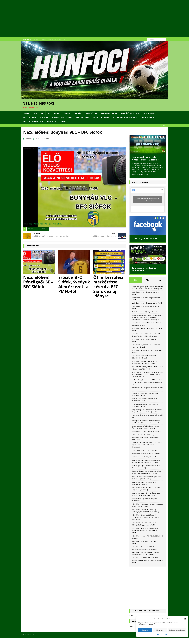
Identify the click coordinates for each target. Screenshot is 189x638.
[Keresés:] (156, 39)
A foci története (29, 117)
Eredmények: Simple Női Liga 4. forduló (144, 312)
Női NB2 (67, 113)
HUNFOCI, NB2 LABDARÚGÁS (146, 238)
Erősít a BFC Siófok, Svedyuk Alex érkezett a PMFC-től (74, 284)
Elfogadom (145, 630)
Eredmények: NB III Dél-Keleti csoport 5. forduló (147, 303)
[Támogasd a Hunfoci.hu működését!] (147, 254)
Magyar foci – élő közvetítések (125, 117)
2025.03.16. (28, 139)
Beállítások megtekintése (177, 630)
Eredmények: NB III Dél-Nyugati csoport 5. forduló (145, 158)
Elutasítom (159, 630)
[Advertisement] (80, 21)
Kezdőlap (26, 113)
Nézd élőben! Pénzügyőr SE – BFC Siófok (38, 281)
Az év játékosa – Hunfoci (130, 113)
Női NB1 (57, 113)
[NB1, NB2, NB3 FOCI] (94, 98)
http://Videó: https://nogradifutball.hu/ (45, 224)
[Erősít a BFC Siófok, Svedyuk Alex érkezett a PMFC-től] (74, 262)
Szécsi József (39, 139)
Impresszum (51, 122)
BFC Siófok (31, 229)
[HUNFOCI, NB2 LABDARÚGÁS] (147, 225)
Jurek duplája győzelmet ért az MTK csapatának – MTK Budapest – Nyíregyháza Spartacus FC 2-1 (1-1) (147, 382)
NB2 (42, 113)
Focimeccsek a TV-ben (101, 117)
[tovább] (146, 174)
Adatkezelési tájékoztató (33, 122)
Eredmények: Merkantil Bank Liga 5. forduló (146, 453)
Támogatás (64, 122)
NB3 (49, 113)
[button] (185, 619)
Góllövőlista (91, 113)
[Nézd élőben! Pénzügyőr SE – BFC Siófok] (39, 262)
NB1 (35, 113)
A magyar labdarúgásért (62, 117)
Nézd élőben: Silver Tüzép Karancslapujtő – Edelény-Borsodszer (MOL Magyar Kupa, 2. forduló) (145, 530)
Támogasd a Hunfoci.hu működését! (144, 269)
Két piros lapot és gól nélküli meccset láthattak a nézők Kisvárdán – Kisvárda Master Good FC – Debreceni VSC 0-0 (147, 374)
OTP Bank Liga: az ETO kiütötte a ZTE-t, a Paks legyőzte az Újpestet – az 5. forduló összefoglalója (147, 445)
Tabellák (77, 113)
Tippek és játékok (148, 117)
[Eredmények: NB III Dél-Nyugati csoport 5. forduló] (147, 144)
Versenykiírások (150, 113)
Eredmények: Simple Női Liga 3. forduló (144, 450)
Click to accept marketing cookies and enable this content (74, 187)
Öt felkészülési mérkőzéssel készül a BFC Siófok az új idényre (108, 286)
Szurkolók (44, 117)
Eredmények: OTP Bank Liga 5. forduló (144, 457)
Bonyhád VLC (43, 229)
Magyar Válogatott (109, 113)
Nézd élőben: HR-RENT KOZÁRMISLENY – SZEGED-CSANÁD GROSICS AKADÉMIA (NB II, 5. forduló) (147, 560)
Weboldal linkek (82, 117)
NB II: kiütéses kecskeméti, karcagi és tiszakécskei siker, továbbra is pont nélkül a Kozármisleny (145, 437)
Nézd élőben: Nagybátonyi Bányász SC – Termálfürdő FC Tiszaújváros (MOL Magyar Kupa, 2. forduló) (145, 517)
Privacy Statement (162, 634)
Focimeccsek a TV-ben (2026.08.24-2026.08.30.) (147, 432)
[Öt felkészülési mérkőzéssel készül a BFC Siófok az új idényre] (109, 262)
